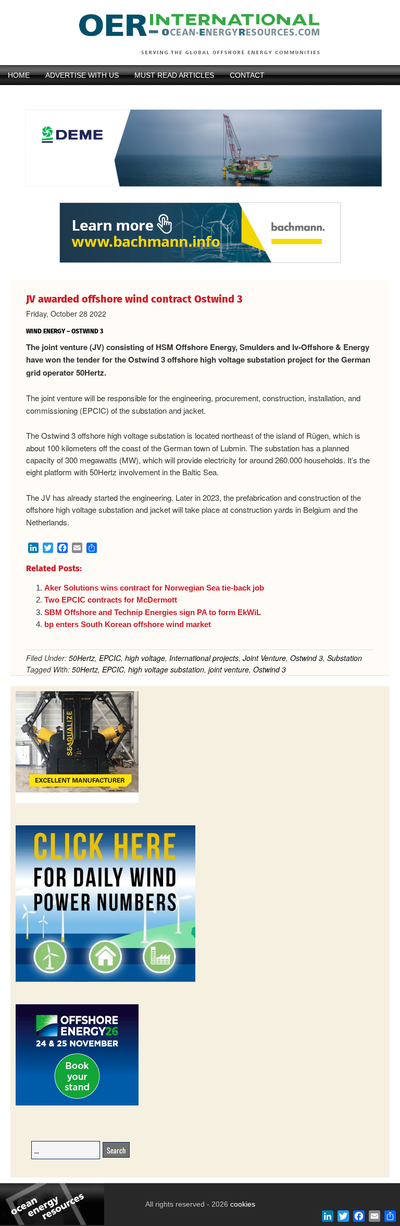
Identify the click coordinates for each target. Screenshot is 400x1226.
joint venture (228, 669)
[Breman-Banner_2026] (77, 801)
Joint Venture (264, 658)
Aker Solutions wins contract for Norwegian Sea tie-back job (154, 587)
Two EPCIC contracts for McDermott (110, 599)
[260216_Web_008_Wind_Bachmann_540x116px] (200, 261)
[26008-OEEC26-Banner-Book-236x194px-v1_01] (77, 1104)
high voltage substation (166, 669)
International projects (204, 658)
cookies (241, 1204)
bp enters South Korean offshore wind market (127, 624)
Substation (344, 658)
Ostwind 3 (306, 658)
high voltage (145, 658)
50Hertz (82, 658)
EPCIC (110, 658)
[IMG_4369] (200, 198)
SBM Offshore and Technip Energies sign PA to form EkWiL (152, 612)
